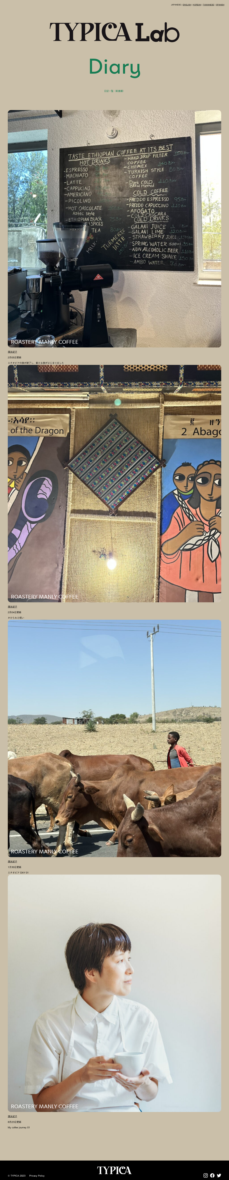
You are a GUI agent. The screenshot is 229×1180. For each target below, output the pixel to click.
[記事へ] (114, 229)
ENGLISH (187, 4)
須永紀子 (12, 351)
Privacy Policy (37, 1175)
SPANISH (220, 4)
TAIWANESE (208, 4)
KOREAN (197, 4)
